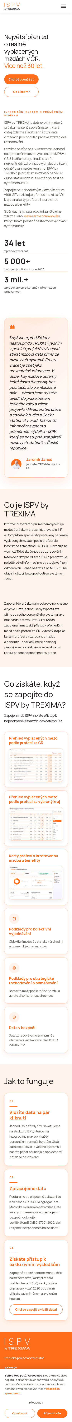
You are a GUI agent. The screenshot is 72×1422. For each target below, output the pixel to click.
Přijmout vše (52, 1413)
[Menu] (63, 6)
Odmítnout (19, 1413)
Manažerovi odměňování (42, 216)
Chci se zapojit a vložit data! (36, 1309)
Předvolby (36, 1402)
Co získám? (21, 92)
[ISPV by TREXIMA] (12, 6)
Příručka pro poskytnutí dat (24, 1358)
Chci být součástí (21, 79)
